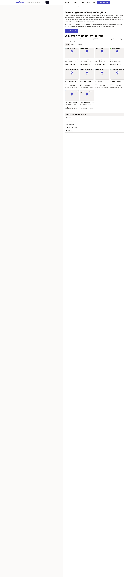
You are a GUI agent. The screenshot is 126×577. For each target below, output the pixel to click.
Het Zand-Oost (70, 121)
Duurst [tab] (73, 44)
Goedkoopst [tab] (79, 44)
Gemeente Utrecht (73, 7)
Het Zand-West (70, 124)
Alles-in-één (75, 2)
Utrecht (81, 7)
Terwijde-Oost (87, 7)
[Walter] (20, 2)
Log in (93, 2)
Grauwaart (68, 117)
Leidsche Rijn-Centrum (71, 127)
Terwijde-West (69, 131)
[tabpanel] (94, 78)
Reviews (82, 2)
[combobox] (37, 2)
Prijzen (88, 2)
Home (66, 7)
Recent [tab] (67, 44)
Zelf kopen (67, 2)
